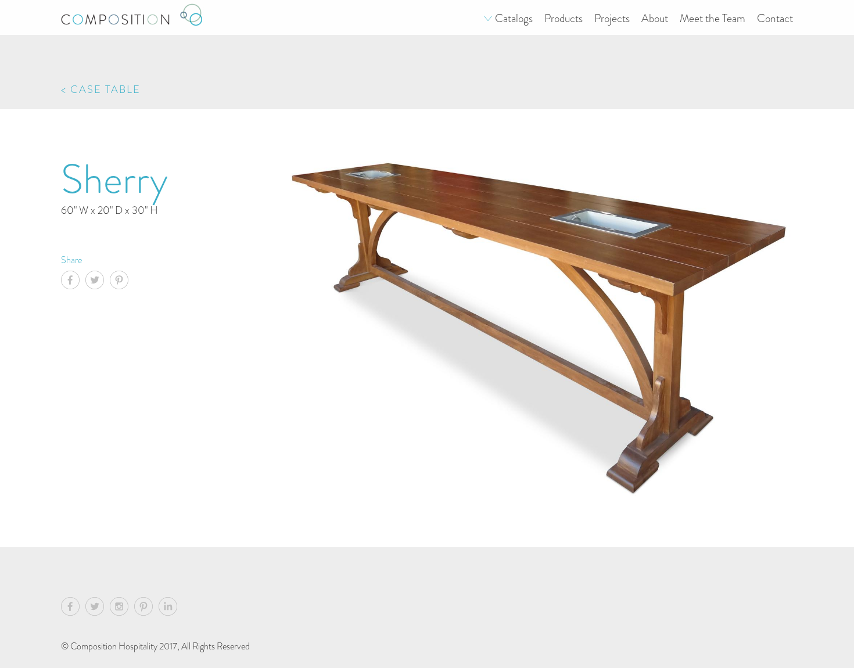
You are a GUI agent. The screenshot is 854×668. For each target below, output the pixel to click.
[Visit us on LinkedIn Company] (168, 608)
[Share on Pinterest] (122, 282)
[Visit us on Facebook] (73, 608)
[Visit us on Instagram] (122, 608)
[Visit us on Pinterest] (146, 608)
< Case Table (101, 89)
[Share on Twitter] (97, 282)
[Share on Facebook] (73, 282)
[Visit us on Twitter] (97, 608)
